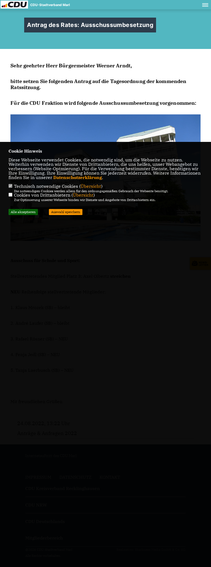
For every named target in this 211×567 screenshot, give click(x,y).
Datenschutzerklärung (77, 177)
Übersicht (90, 186)
